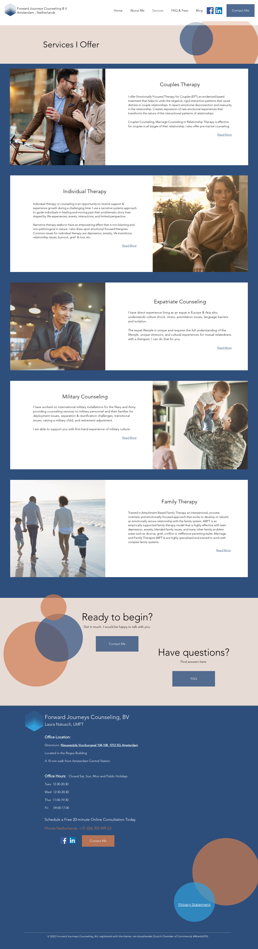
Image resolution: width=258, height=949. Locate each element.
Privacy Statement (194, 904)
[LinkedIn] (218, 10)
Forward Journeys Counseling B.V (42, 8)
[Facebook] (210, 10)
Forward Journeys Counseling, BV (87, 717)
